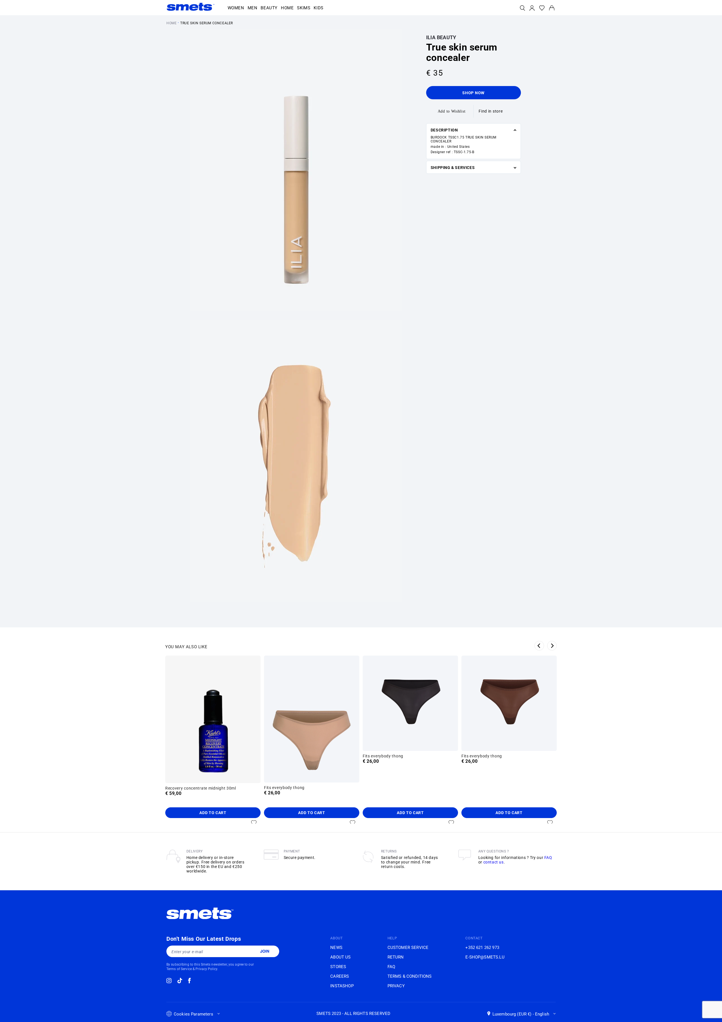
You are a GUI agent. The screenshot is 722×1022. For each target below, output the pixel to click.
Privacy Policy (206, 969)
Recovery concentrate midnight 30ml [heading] (200, 788)
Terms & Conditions (410, 976)
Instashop (341, 985)
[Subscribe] (264, 951)
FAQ (548, 857)
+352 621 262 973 (482, 947)
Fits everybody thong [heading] (284, 787)
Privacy (396, 985)
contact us (493, 862)
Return (396, 957)
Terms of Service (179, 969)
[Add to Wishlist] (254, 822)
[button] (236, 8)
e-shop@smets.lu (484, 957)
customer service (408, 947)
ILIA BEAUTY (441, 37)
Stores (338, 966)
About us (340, 957)
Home (171, 23)
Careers (339, 976)
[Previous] (539, 645)
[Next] (552, 645)
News (336, 947)
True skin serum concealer (206, 23)
